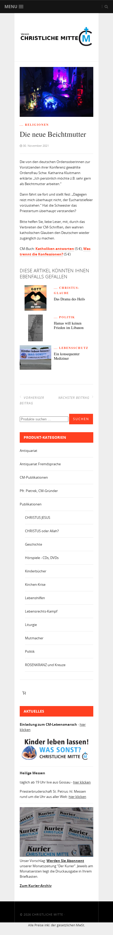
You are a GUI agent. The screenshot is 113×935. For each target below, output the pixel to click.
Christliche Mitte (47, 914)
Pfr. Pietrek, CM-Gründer (39, 490)
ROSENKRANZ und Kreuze (45, 664)
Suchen (81, 419)
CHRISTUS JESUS (37, 517)
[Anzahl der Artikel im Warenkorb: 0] (24, 693)
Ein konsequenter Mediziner (67, 356)
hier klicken (82, 782)
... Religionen (34, 125)
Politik (30, 651)
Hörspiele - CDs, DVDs (42, 557)
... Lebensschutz (71, 348)
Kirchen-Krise (35, 584)
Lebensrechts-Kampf (41, 611)
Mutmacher (34, 638)
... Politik (64, 317)
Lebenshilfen (35, 598)
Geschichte (33, 544)
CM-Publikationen (34, 477)
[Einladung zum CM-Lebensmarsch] (56, 760)
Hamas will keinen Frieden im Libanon (69, 325)
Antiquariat (28, 450)
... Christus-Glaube (67, 290)
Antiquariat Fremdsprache (40, 464)
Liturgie (31, 624)
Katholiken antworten (54, 248)
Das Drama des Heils (69, 299)
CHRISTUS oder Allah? (42, 531)
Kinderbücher (35, 571)
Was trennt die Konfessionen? (55, 251)
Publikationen (31, 504)
